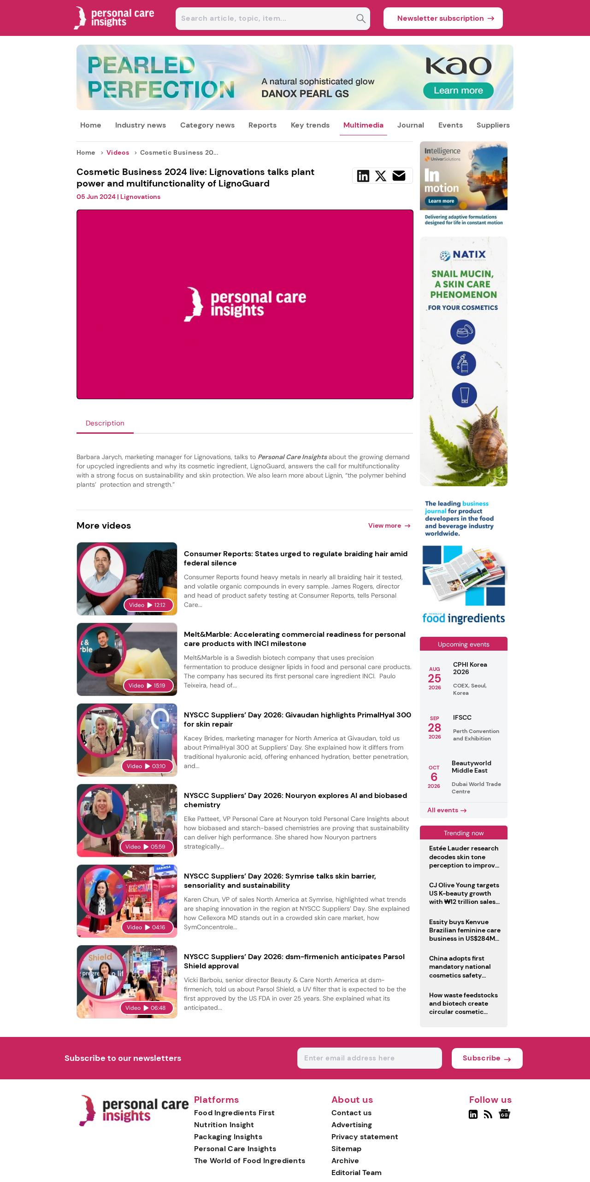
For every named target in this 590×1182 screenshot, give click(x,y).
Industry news (140, 125)
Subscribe (482, 1058)
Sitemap (346, 1148)
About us (352, 1100)
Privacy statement (364, 1136)
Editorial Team (356, 1172)
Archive (345, 1160)
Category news (207, 125)
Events (450, 125)
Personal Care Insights (235, 1148)
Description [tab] (105, 423)
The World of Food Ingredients (250, 1160)
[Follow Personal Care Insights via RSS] (489, 1118)
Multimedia (363, 125)
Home (90, 125)
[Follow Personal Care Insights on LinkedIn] (473, 1118)
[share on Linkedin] (363, 176)
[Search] (361, 19)
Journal (410, 125)
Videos (118, 152)
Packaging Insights (228, 1136)
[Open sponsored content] (295, 107)
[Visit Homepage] (114, 33)
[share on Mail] (398, 175)
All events (442, 810)
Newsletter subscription (440, 18)
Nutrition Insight (224, 1124)
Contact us (351, 1112)
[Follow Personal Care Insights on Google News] (506, 1118)
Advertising (351, 1124)
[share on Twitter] (380, 175)
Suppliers (493, 125)
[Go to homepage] (133, 1124)
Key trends (310, 125)
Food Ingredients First (234, 1112)
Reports (262, 125)
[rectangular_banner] (463, 625)
